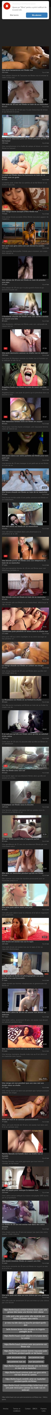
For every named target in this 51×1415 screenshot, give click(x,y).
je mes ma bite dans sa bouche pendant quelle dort (25, 1324)
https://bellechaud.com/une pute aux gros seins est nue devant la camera (25, 1373)
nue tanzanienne (36, 1362)
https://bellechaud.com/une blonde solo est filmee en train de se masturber (25, 1367)
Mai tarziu (14, 15)
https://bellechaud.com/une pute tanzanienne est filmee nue (25, 1345)
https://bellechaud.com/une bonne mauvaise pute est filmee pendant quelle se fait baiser (25, 1352)
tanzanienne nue (36, 1357)
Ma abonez (36, 15)
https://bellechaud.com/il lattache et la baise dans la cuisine (25, 1337)
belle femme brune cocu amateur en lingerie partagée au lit (25, 1330)
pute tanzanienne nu (16, 1357)
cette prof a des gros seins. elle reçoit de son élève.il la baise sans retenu (25, 1317)
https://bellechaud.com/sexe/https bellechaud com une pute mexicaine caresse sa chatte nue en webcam (25, 1387)
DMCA (35, 1409)
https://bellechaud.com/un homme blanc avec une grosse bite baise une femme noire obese (25, 1311)
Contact (28, 1409)
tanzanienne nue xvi (16, 1362)
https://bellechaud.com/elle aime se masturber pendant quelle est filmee (25, 1380)
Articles (5, 1409)
